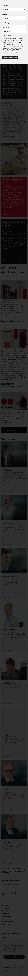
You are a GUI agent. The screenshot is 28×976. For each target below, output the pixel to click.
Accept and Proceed (10, 57)
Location (5, 5)
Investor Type (6, 23)
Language (5, 14)
